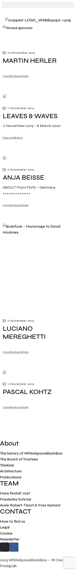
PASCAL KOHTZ (27, 392)
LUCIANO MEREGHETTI (24, 333)
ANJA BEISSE (23, 177)
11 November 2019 (21, 108)
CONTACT (15, 511)
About (9, 443)
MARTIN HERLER (30, 61)
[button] (38, 5)
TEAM (9, 483)
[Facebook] (13, 547)
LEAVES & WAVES (30, 116)
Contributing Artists (16, 76)
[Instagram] (4, 547)
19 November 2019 (21, 52)
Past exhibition (13, 137)
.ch (13, 566)
